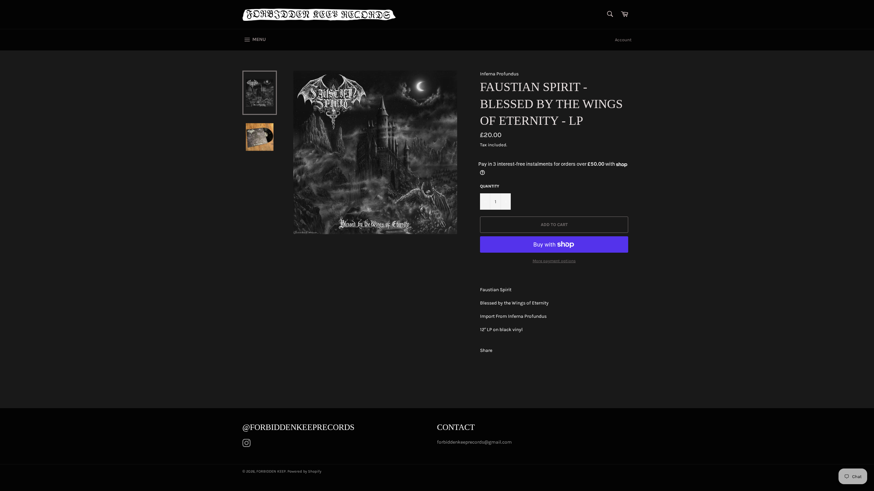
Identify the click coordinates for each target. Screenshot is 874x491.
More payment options (554, 260)
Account (623, 39)
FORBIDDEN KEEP (271, 471)
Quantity (489, 186)
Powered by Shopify (304, 471)
